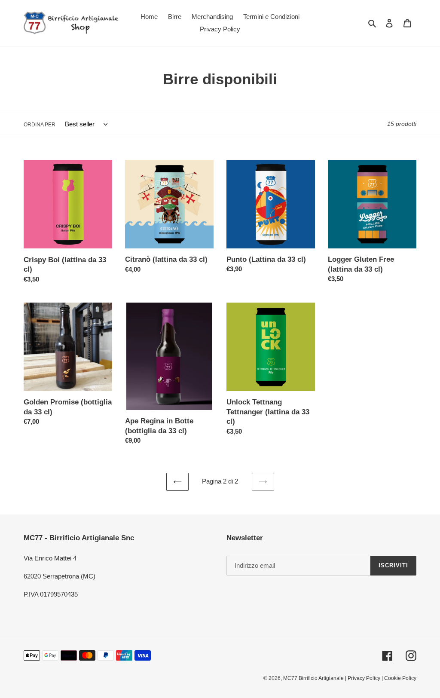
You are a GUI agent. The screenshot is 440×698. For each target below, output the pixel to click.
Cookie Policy (400, 678)
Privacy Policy (364, 678)
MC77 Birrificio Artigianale (313, 678)
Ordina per (39, 125)
